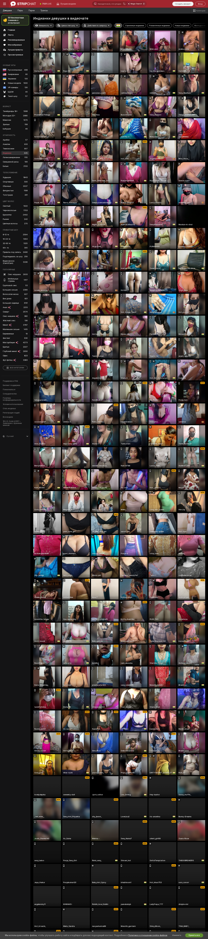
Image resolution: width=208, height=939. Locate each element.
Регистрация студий (11, 413)
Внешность (44, 25)
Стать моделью (9, 409)
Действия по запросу (97, 25)
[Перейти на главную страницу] (23, 4)
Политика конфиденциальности (12, 399)
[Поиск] (124, 4)
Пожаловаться (9, 390)
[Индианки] (118, 25)
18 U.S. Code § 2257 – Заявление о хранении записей (12, 423)
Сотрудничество (10, 394)
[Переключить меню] (4, 4)
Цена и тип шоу (68, 25)
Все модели (8, 417)
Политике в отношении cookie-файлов (147, 935)
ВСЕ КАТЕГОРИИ (17, 368)
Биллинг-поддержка (11, 385)
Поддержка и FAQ (10, 381)
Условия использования (13, 404)
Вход (200, 4)
